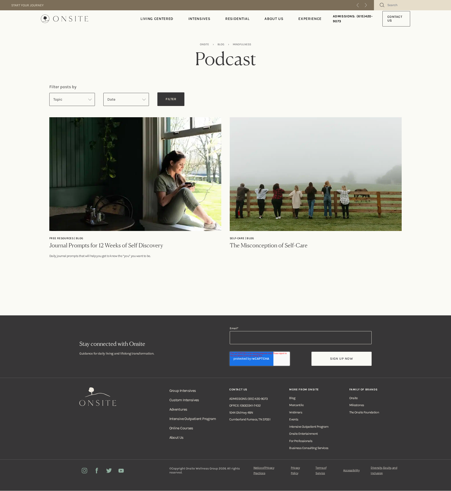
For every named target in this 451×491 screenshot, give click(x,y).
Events (293, 419)
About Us (273, 18)
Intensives (199, 18)
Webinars (295, 412)
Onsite (353, 398)
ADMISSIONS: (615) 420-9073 (248, 399)
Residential (237, 18)
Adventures (178, 409)
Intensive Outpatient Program (192, 418)
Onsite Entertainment (303, 434)
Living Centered (156, 18)
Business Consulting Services (308, 448)
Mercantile (296, 405)
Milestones (356, 405)
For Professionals (300, 441)
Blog (292, 398)
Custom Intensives (184, 400)
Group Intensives (182, 390)
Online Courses (181, 428)
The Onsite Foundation (364, 412)
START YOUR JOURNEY (27, 5)
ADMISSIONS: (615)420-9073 (353, 18)
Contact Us (394, 19)
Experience (309, 18)
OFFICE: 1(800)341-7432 (244, 406)
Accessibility (351, 470)
